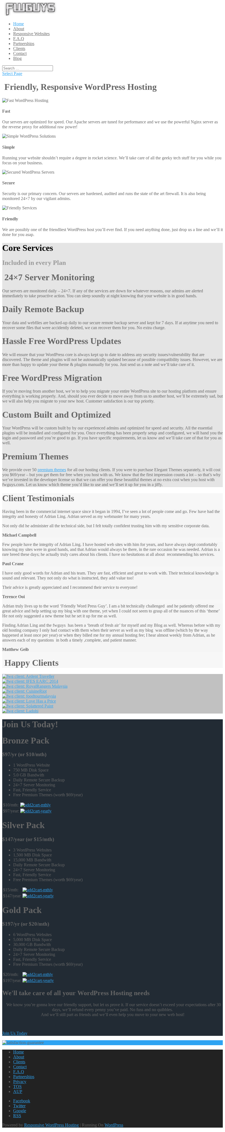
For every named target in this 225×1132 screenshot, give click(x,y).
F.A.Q (18, 38)
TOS (17, 1086)
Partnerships (23, 43)
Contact (20, 53)
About (18, 28)
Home (18, 23)
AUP (17, 1091)
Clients (19, 48)
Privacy (19, 1081)
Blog (17, 58)
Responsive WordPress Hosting (51, 1125)
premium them (52, 469)
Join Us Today (14, 1033)
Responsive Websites (31, 33)
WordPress (114, 1125)
